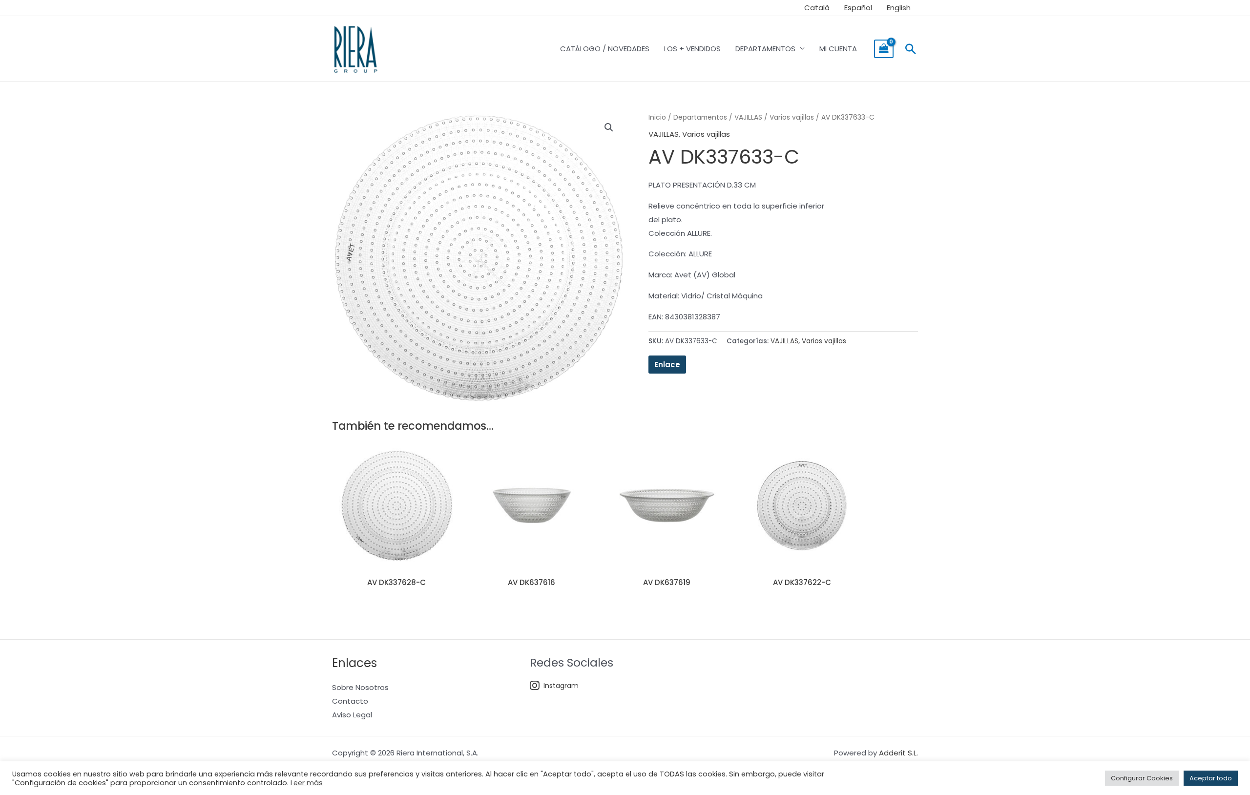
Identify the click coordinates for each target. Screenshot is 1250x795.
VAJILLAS (748, 117)
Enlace (667, 364)
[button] (910, 49)
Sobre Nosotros (360, 687)
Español (858, 7)
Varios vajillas (792, 117)
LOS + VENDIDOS (692, 48)
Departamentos (700, 117)
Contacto (350, 701)
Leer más (307, 783)
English (899, 7)
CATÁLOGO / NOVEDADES (604, 48)
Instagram (561, 685)
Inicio (657, 117)
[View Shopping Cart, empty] (884, 49)
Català (817, 7)
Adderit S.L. (898, 753)
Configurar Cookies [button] (1142, 778)
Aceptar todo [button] (1210, 778)
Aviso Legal (352, 715)
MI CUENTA (838, 48)
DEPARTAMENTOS (765, 48)
